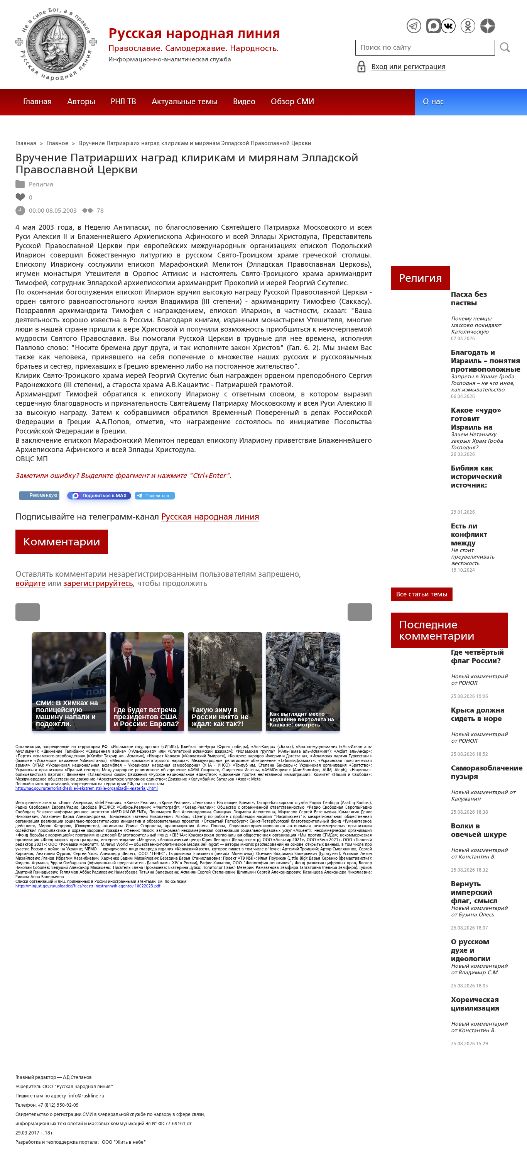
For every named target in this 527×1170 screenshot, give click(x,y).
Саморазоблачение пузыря (487, 772)
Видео (244, 101)
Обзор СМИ (292, 101)
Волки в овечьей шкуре (479, 830)
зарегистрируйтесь (98, 583)
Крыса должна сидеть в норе (478, 714)
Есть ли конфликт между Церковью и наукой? (473, 534)
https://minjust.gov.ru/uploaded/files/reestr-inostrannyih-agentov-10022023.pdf (87, 886)
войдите (30, 583)
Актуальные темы (185, 101)
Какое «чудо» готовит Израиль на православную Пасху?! (478, 418)
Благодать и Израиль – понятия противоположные (485, 361)
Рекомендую (43, 495)
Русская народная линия (210, 517)
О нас (433, 101)
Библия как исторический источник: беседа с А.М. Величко (476, 476)
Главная (37, 101)
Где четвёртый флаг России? (477, 656)
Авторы (81, 101)
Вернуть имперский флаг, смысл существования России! (479, 892)
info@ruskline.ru (86, 1096)
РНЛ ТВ (123, 101)
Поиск (505, 47)
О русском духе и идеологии (470, 950)
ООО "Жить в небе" (124, 1142)
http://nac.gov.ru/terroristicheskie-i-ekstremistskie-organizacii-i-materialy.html (86, 788)
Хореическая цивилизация (475, 1004)
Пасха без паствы (469, 299)
